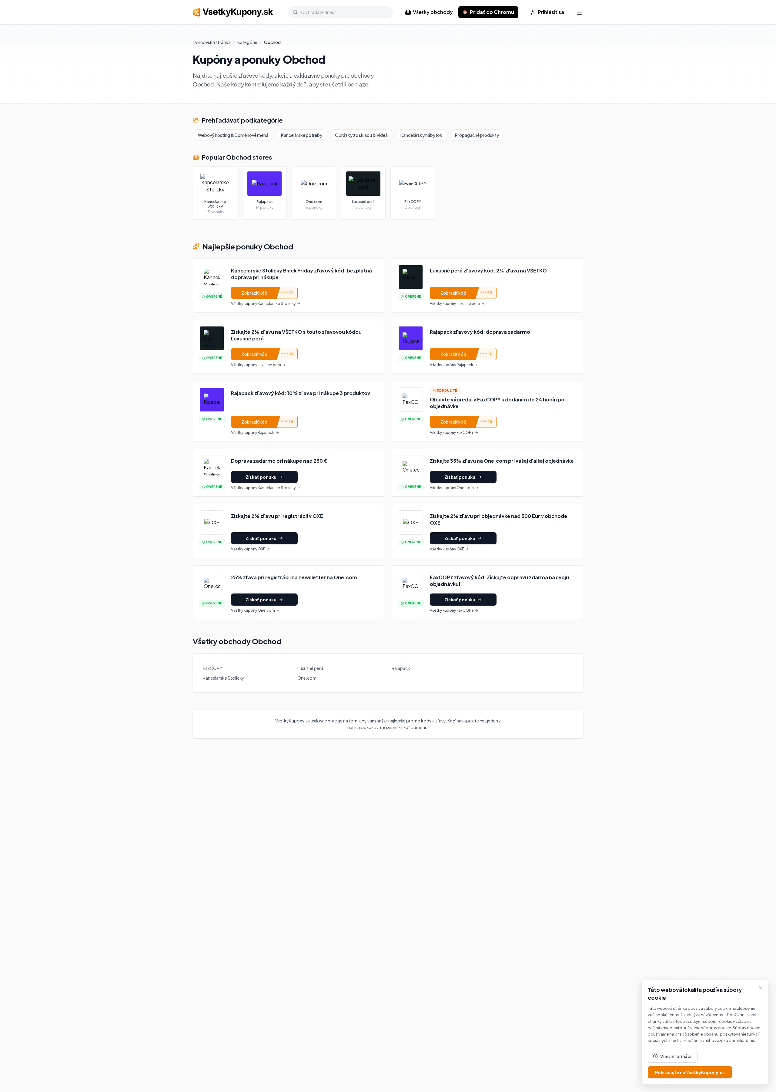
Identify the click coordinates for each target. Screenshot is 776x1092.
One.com (306, 678)
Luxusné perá (310, 668)
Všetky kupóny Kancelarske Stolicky (263, 303)
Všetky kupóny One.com (452, 487)
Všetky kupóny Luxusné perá (455, 303)
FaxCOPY (212, 668)
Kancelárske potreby (301, 135)
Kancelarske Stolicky (223, 678)
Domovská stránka (212, 42)
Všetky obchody (433, 12)
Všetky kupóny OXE (248, 549)
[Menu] (579, 12)
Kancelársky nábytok (421, 135)
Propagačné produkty (477, 135)
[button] (288, 286)
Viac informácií (676, 1056)
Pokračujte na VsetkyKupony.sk (690, 1072)
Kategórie (247, 42)
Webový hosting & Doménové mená (233, 135)
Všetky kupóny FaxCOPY (451, 432)
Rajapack (401, 668)
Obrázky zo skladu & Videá (361, 135)
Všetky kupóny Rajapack (451, 365)
